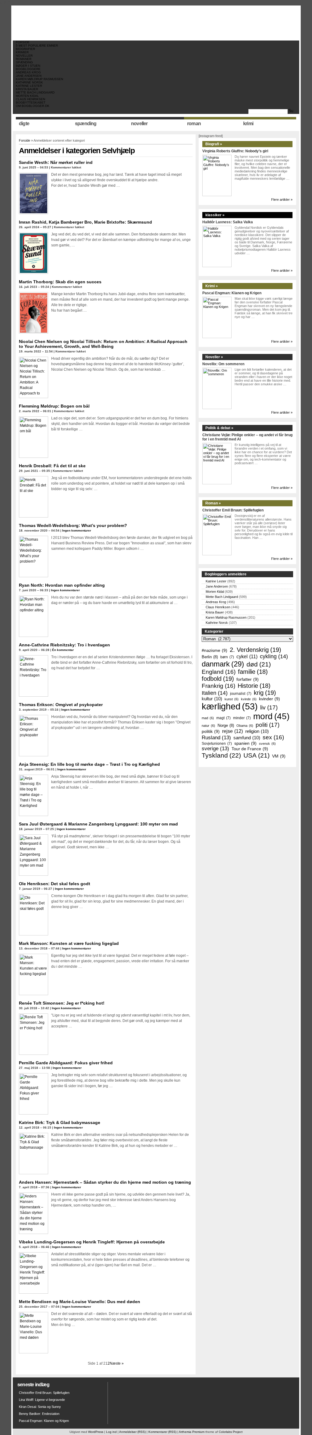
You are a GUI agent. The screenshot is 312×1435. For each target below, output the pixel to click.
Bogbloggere (28, 69)
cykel (246, 656)
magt (223, 718)
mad (208, 718)
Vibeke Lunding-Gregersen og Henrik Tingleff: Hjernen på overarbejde (92, 1241)
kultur (212, 698)
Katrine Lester (29, 85)
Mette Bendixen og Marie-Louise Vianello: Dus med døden (79, 1301)
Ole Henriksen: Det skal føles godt (54, 883)
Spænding (24, 62)
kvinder (269, 698)
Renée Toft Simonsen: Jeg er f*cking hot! (62, 1003)
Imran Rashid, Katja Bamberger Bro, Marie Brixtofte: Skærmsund (85, 222)
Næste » (117, 1363)
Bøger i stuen (28, 65)
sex (273, 737)
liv (269, 707)
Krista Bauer (27, 89)
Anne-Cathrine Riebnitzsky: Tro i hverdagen (64, 644)
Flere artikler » (281, 199)
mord (271, 716)
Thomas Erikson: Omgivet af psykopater (61, 704)
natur (208, 725)
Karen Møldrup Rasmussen (39, 79)
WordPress (95, 1431)
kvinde (249, 699)
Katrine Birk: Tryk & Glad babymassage (59, 1122)
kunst (232, 699)
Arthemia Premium (191, 1431)
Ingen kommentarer (76, 530)
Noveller (24, 55)
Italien (215, 693)
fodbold (218, 678)
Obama (244, 725)
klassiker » (215, 215)
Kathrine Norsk (29, 82)
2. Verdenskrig (255, 649)
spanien (245, 743)
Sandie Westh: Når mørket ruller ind (56, 162)
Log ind (111, 1431)
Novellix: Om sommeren (223, 364)
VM (278, 756)
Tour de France (250, 748)
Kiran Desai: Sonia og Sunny (40, 1406)
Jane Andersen (28, 75)
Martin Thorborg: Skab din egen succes (60, 281)
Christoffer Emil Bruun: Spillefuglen (233, 510)
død (258, 664)
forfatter (247, 679)
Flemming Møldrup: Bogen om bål (54, 406)
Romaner (23, 59)
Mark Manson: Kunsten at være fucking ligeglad (69, 943)
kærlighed (230, 706)
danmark (223, 664)
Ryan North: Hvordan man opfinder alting (62, 585)
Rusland (216, 737)
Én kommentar (63, 650)
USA (256, 755)
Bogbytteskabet (30, 102)
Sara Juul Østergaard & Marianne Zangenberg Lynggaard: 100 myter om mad (98, 824)
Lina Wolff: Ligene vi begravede (42, 1399)
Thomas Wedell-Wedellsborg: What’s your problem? (73, 525)
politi (267, 724)
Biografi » (213, 144)
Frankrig (218, 686)
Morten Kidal (27, 95)
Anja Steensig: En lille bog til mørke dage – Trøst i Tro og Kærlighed (89, 764)
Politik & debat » (219, 428)
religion (257, 731)
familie (253, 671)
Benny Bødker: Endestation (39, 1414)
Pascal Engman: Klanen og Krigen (231, 293)
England (219, 672)
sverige (215, 748)
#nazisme (214, 650)
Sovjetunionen (217, 743)
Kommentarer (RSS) (162, 1431)
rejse (232, 731)
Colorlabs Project (231, 1431)
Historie (254, 685)
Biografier (25, 49)
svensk (267, 743)
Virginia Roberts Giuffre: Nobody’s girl (235, 151)
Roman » (213, 503)
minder (242, 718)
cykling (274, 656)
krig (265, 692)
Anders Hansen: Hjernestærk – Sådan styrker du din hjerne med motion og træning (105, 1182)
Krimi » (211, 286)
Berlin (210, 657)
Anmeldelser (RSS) (132, 1431)
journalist (240, 693)
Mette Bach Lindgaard (35, 92)
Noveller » (214, 357)
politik (211, 731)
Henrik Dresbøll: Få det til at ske (52, 465)
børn (227, 657)
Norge (226, 725)
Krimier (22, 52)
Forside (23, 42)
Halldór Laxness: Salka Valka (227, 222)
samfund (246, 737)
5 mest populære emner (37, 45)
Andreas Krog (28, 72)
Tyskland (221, 755)
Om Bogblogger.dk (32, 106)
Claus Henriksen (30, 99)
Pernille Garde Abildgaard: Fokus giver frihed (66, 1062)
